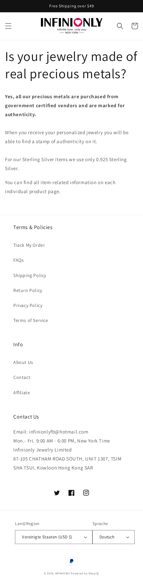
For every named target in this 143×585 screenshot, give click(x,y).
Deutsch (107, 537)
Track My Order (29, 245)
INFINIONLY (62, 573)
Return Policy (27, 290)
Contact (21, 377)
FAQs (18, 260)
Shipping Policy (29, 275)
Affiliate (21, 393)
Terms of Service (30, 320)
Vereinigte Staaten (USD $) (47, 537)
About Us (23, 362)
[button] (8, 26)
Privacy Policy (27, 305)
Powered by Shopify (85, 573)
